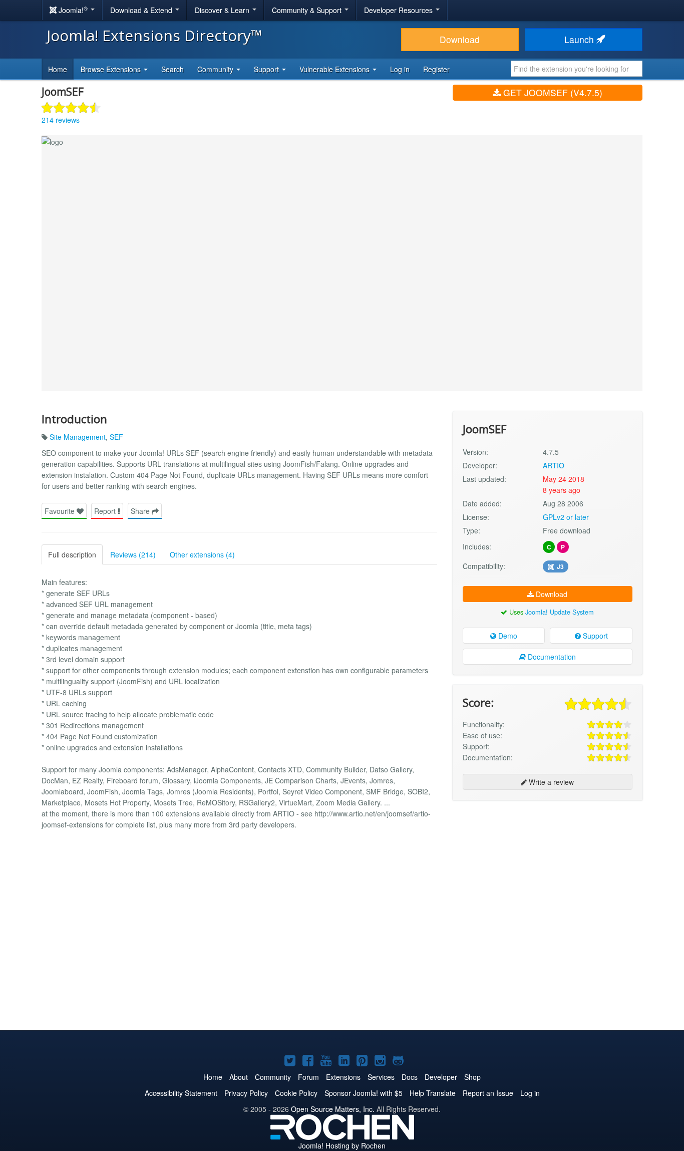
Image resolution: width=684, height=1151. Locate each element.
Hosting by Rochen (342, 1145)
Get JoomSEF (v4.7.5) (551, 92)
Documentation (551, 657)
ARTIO (553, 465)
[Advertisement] (547, 872)
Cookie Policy (296, 1093)
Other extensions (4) (202, 554)
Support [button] (267, 69)
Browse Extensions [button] (112, 69)
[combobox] (576, 69)
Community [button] (216, 69)
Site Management (78, 437)
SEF (116, 437)
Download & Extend (142, 10)
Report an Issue (488, 1093)
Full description (72, 554)
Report (106, 511)
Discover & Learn (223, 10)
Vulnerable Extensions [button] (335, 69)
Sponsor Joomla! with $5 (363, 1093)
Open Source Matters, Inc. (333, 1109)
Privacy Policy (246, 1093)
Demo (506, 636)
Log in (400, 69)
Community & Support (308, 10)
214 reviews (61, 120)
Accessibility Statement (181, 1093)
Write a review (550, 782)
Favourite (61, 511)
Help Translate (433, 1093)
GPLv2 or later (566, 517)
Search (172, 69)
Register (436, 69)
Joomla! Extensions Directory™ (154, 35)
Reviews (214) (133, 554)
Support (594, 636)
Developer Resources (399, 10)
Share (141, 511)
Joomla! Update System (559, 612)
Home (57, 69)
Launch (580, 39)
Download (460, 39)
